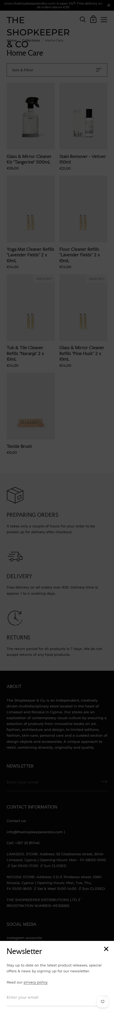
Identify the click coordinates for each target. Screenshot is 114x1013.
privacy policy (35, 982)
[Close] (106, 949)
